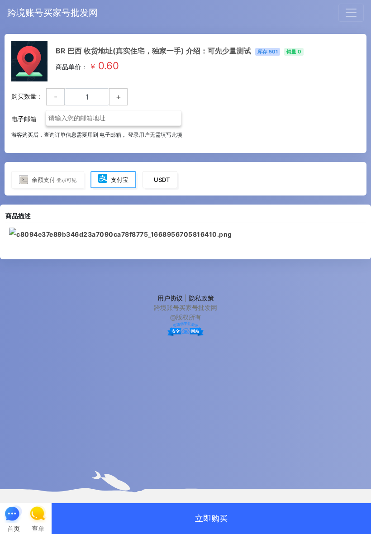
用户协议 (170, 298)
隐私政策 (201, 298)
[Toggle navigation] (351, 13)
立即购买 (211, 518)
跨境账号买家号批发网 (52, 12)
